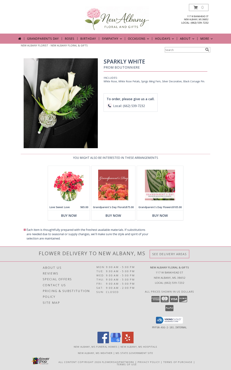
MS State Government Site (134, 353)
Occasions (136, 39)
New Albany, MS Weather (95, 353)
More (204, 39)
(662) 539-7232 (199, 22)
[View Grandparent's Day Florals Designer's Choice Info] (113, 185)
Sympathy (110, 39)
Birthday (88, 39)
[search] (207, 50)
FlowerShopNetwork (118, 362)
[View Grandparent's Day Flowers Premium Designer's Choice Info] (160, 185)
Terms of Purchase (178, 362)
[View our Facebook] (103, 342)
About (185, 39)
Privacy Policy (149, 362)
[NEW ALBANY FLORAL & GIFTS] (117, 18)
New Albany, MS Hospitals (139, 346)
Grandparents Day (43, 39)
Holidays (162, 39)
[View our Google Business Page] (115, 342)
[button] (198, 7)
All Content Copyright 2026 (79, 362)
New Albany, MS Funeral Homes (95, 346)
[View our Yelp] (128, 342)
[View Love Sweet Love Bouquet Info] (69, 185)
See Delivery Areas (169, 254)
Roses (69, 39)
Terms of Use (127, 364)
